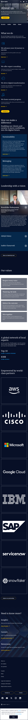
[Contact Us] (23, 1)
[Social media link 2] (6, 698)
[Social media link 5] (20, 698)
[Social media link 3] (11, 698)
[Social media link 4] (15, 698)
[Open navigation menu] (26, 1)
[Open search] (20, 1)
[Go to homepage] (4, 1)
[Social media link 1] (2, 698)
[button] (5, 704)
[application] (14, 714)
